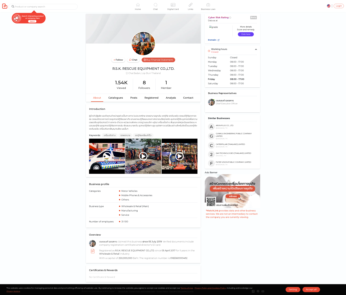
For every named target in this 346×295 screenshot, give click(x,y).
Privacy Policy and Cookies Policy (210, 288)
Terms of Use (187, 288)
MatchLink (212, 210)
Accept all (311, 289)
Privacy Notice (13, 291)
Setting (293, 289)
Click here (245, 34)
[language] (328, 6)
